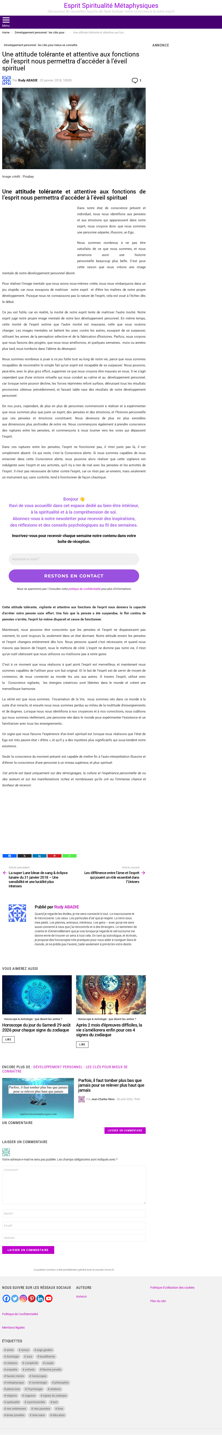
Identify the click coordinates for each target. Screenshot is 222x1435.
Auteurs (81, 1296)
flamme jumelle (51, 1369)
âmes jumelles (15, 1415)
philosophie (61, 1382)
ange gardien (44, 1350)
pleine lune (13, 1389)
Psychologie (35, 1389)
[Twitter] (15, 1298)
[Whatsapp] (69, 856)
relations (55, 1389)
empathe (12, 1369)
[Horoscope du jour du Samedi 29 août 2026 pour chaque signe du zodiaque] (37, 995)
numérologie (39, 1382)
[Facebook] (10, 856)
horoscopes (39, 1376)
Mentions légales (13, 1327)
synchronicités (36, 1402)
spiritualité (13, 1402)
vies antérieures (16, 1408)
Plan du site (158, 1301)
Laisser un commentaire (125, 1130)
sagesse (30, 1395)
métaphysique (15, 1382)
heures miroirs (15, 1376)
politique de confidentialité (84, 588)
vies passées (42, 1408)
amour (25, 1350)
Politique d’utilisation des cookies (172, 1287)
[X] (25, 856)
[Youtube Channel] (48, 1298)
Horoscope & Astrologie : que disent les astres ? (33, 1019)
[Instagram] (23, 1298)
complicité (31, 1363)
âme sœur (38, 1415)
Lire (8, 1039)
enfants (30, 1369)
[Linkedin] (40, 856)
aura (29, 1356)
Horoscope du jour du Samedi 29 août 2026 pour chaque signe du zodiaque (36, 1027)
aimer (10, 1350)
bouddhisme (47, 1356)
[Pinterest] (54, 856)
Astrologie (13, 1356)
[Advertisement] (38, 235)
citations (12, 1363)
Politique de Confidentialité (20, 1314)
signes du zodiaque (55, 1395)
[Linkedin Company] (40, 1298)
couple (49, 1363)
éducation (58, 1415)
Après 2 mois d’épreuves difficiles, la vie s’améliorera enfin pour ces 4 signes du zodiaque (109, 1029)
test (55, 1402)
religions (12, 1395)
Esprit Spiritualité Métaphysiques (111, 5)
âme (60, 1408)
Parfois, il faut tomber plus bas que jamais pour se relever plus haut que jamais (111, 1085)
